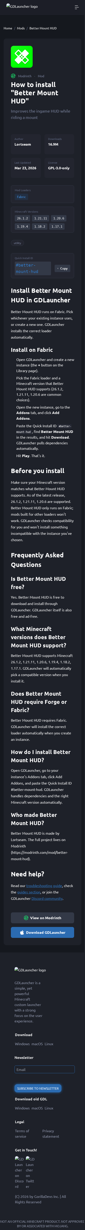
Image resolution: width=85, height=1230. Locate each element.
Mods (21, 28)
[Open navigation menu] (76, 7)
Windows (22, 1043)
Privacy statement (50, 1133)
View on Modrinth (45, 917)
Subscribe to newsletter (38, 1088)
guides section (28, 892)
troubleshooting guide (44, 885)
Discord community (47, 898)
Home (8, 28)
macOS (37, 1043)
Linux (49, 1043)
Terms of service (22, 1133)
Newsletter (24, 1057)
